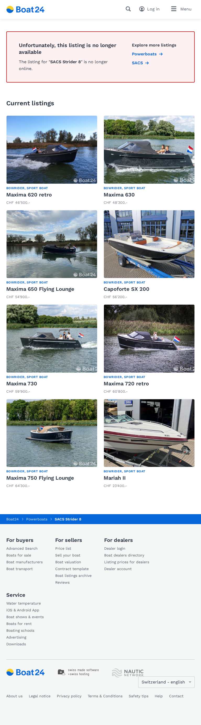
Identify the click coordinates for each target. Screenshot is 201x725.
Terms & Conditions (105, 696)
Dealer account (118, 569)
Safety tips (138, 696)
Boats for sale (18, 555)
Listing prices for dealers (126, 562)
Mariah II (115, 478)
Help (159, 696)
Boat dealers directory (124, 555)
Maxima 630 (119, 195)
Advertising (16, 637)
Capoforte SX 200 (126, 289)
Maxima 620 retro (29, 195)
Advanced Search (22, 548)
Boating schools (20, 630)
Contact (176, 696)
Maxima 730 (21, 383)
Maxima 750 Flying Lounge (40, 478)
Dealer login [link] (114, 548)
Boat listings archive (73, 575)
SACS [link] (137, 62)
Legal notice (40, 696)
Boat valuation (68, 562)
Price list (63, 548)
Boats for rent (19, 624)
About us (14, 696)
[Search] (129, 9)
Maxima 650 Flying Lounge (40, 289)
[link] (51, 160)
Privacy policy (69, 696)
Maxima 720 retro (126, 383)
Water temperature (23, 603)
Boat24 (12, 519)
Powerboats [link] (144, 53)
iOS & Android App (22, 610)
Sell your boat (67, 555)
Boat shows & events (25, 617)
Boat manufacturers (24, 562)
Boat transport (19, 569)
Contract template (72, 569)
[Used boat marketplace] (25, 9)
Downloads (16, 644)
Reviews (62, 582)
